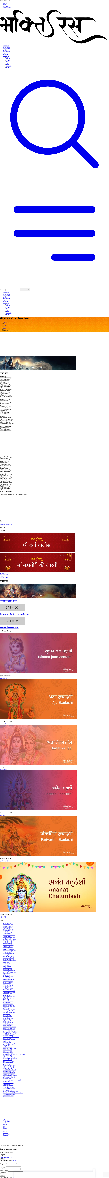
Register (14, 1160)
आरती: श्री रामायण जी (8, 1085)
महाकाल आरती (6, 1002)
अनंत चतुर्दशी (3, 917)
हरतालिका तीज (3, 769)
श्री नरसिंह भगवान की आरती (9, 972)
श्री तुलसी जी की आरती (8, 998)
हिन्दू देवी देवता (6, 48)
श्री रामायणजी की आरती (8, 959)
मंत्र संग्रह (5, 53)
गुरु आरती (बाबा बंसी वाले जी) (10, 1032)
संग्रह (4, 325)
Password (2, 1154)
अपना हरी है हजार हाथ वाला (9, 627)
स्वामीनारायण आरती (7, 1047)
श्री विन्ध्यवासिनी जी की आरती (10, 1075)
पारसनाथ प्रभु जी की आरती (9, 1027)
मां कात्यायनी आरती (7, 969)
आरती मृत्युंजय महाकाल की (9, 992)
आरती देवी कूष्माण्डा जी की (9, 971)
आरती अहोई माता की (8, 948)
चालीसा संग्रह (6, 51)
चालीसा (5, 1124)
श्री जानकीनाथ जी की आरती (9, 1057)
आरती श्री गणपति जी (8, 926)
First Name (3, 1167)
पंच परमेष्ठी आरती (7, 1041)
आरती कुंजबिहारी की (7, 927)
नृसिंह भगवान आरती (7, 1084)
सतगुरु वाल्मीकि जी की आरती (9, 1031)
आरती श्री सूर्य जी (7, 936)
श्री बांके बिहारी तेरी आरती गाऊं (10, 1058)
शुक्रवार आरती (6, 973)
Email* (2, 1152)
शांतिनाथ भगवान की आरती (9, 1005)
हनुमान (7, 64)
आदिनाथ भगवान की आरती (9, 1009)
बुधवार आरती (6, 999)
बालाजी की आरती (7, 1064)
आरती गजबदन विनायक (8, 953)
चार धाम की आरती (7, 995)
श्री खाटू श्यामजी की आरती (9, 960)
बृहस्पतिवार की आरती (8, 1035)
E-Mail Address (4, 1170)
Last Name (3, 1169)
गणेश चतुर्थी (2, 815)
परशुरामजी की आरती (8, 1004)
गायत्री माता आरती (7, 952)
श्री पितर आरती (6, 1008)
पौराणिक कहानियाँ (7, 7)
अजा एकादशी (3, 724)
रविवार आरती (6, 962)
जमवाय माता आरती (7, 1050)
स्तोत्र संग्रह (6, 54)
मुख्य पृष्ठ (5, 3)
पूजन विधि (5, 6)
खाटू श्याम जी (9, 63)
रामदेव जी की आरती (7, 1068)
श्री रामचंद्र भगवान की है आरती (10, 1091)
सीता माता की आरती (7, 1090)
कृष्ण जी (8, 58)
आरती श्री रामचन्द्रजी (8, 932)
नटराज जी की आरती (8, 989)
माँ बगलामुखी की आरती (8, 955)
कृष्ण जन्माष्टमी (3, 678)
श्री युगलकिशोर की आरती (9, 1077)
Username (2, 1172)
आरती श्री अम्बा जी (7, 942)
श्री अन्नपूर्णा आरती (7, 1017)
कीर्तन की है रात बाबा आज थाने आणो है (12, 1080)
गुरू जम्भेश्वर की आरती (8, 1083)
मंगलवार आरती (6, 963)
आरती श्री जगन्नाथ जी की (9, 991)
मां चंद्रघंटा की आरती (8, 1011)
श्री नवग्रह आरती (7, 1015)
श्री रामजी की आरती (8, 1052)
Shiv (12, 524)
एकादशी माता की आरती (8, 949)
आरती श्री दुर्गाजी (7, 986)
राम (7, 57)
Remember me (5, 1156)
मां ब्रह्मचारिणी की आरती (8, 1071)
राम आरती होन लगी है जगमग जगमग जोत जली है (14, 1054)
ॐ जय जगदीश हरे (7, 923)
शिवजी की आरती (7, 933)
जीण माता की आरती (7, 1060)
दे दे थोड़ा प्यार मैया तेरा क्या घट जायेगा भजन (14, 614)
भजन (4, 328)
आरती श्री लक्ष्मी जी (7, 943)
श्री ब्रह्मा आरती (7, 1078)
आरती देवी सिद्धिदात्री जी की (9, 1070)
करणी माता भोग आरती (8, 1051)
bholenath (2, 524)
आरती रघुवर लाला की (8, 1022)
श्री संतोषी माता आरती (8, 1018)
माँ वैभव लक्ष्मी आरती (7, 1025)
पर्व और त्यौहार (6, 47)
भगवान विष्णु (9, 66)
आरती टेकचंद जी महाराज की (9, 1034)
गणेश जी (8, 60)
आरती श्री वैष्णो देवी (7, 946)
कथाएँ (4, 5)
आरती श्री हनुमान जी (8, 930)
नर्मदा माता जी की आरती (8, 1067)
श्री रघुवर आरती (7, 1042)
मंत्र (4, 1126)
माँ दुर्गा (7, 67)
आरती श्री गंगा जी (7, 983)
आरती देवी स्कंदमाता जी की (9, 1065)
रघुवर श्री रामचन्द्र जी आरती (9, 1048)
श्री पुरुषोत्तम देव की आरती (9, 937)
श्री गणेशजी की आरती (8, 925)
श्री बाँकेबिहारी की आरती (9, 929)
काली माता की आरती (8, 976)
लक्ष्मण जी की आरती (7, 1055)
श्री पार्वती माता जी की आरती (9, 950)
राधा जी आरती (6, 978)
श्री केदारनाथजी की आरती (9, 996)
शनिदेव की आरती (7, 966)
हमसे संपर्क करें (6, 1134)
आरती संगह (5, 50)
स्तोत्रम (5, 1128)
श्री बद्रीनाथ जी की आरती (9, 1006)
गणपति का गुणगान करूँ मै (8, 601)
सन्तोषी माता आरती (7, 1038)
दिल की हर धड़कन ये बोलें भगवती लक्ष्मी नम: (13, 1093)
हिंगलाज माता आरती (7, 994)
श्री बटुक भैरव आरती (8, 982)
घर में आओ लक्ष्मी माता (8, 1062)
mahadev (8, 524)
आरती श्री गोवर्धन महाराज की (10, 939)
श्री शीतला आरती (7, 1019)
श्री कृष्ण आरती (6, 1014)
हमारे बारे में (5, 1133)
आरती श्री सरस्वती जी (8, 945)
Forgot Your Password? (6, 1157)
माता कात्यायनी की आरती (9, 1088)
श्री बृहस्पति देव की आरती (9, 1040)
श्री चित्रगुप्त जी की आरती (9, 940)
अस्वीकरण (5, 1135)
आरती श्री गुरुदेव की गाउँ (9, 1029)
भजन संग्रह (6, 56)
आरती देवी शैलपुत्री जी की (9, 1074)
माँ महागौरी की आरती (8, 981)
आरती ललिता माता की (8, 988)
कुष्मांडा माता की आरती (8, 1096)
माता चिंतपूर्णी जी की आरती (9, 1012)
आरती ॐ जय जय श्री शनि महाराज (11, 1037)
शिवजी (7, 61)
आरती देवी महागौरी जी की (9, 1073)
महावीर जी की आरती (7, 968)
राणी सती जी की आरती (8, 956)
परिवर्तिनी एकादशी (4, 861)
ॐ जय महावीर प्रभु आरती (9, 1044)
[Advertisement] (48, 344)
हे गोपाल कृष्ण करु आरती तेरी (9, 1087)
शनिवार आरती (6, 975)
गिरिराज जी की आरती (8, 985)
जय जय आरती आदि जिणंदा (9, 1094)
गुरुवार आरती (6, 965)
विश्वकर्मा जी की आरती (8, 1001)
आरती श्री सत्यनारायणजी (9, 935)
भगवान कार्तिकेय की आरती (9, 1061)
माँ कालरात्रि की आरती (8, 958)
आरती (4, 1123)
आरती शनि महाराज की (8, 1024)
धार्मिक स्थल (6, 46)
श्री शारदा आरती (7, 1021)
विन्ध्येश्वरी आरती (7, 1045)
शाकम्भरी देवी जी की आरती (9, 1028)
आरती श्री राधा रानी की (8, 979)
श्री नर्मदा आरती (7, 1081)
